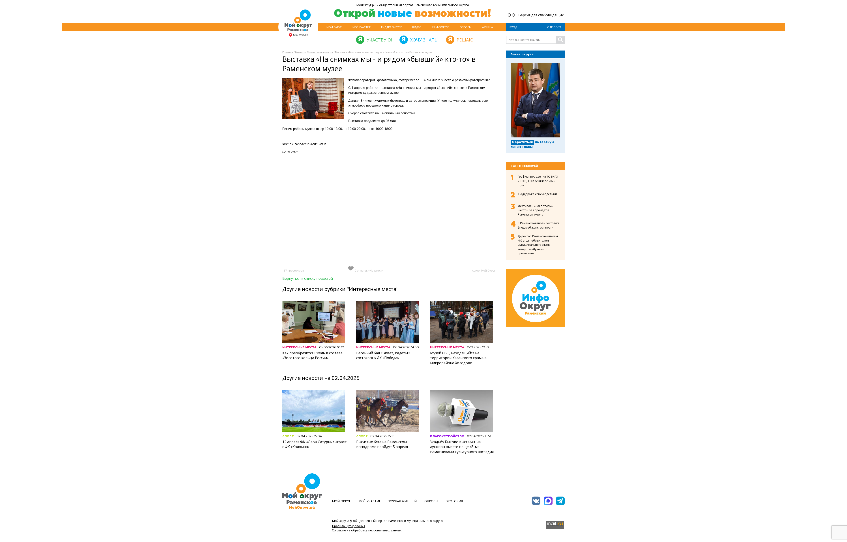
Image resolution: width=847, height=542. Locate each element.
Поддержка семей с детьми (537, 194)
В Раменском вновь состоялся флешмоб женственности (539, 225)
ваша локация (300, 34)
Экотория (454, 501)
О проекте (554, 27)
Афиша (487, 27)
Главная (287, 52)
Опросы (465, 27)
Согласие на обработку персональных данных (366, 530)
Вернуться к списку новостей (307, 278)
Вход (513, 27)
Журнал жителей (402, 501)
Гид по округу (391, 27)
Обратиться (522, 142)
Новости (300, 52)
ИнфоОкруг (440, 27)
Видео (417, 27)
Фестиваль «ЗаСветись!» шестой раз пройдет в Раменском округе (535, 210)
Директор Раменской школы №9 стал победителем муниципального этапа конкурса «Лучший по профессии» (538, 244)
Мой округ (334, 27)
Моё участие (361, 27)
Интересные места (320, 52)
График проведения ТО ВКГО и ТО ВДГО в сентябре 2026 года (538, 180)
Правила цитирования (348, 526)
